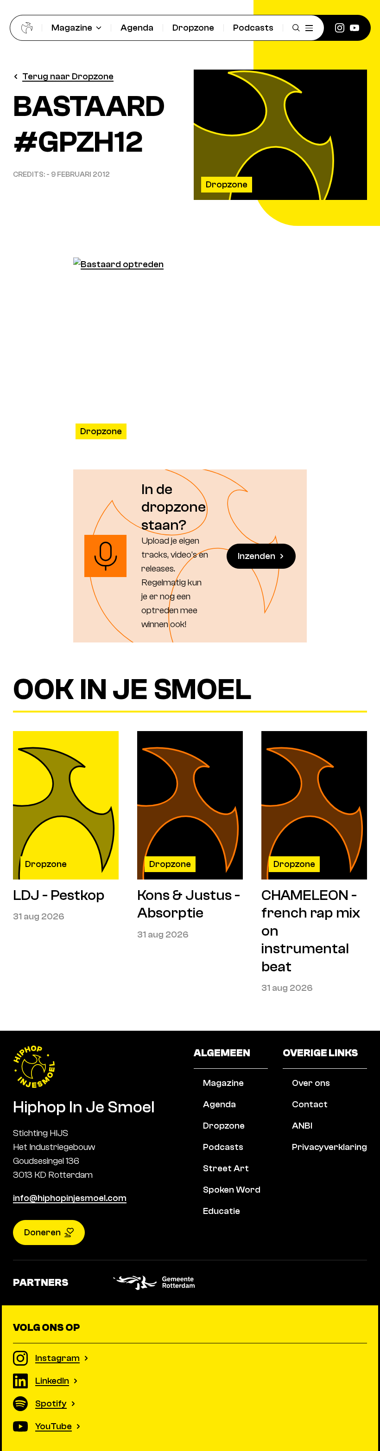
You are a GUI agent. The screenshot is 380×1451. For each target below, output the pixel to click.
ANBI (302, 1125)
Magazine (71, 27)
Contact (310, 1104)
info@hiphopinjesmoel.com (70, 1198)
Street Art (226, 1168)
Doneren (42, 1232)
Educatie (221, 1211)
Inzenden (256, 556)
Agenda (136, 27)
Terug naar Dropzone (68, 76)
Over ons (311, 1083)
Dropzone (193, 27)
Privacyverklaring (329, 1147)
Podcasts (253, 27)
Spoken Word (231, 1189)
